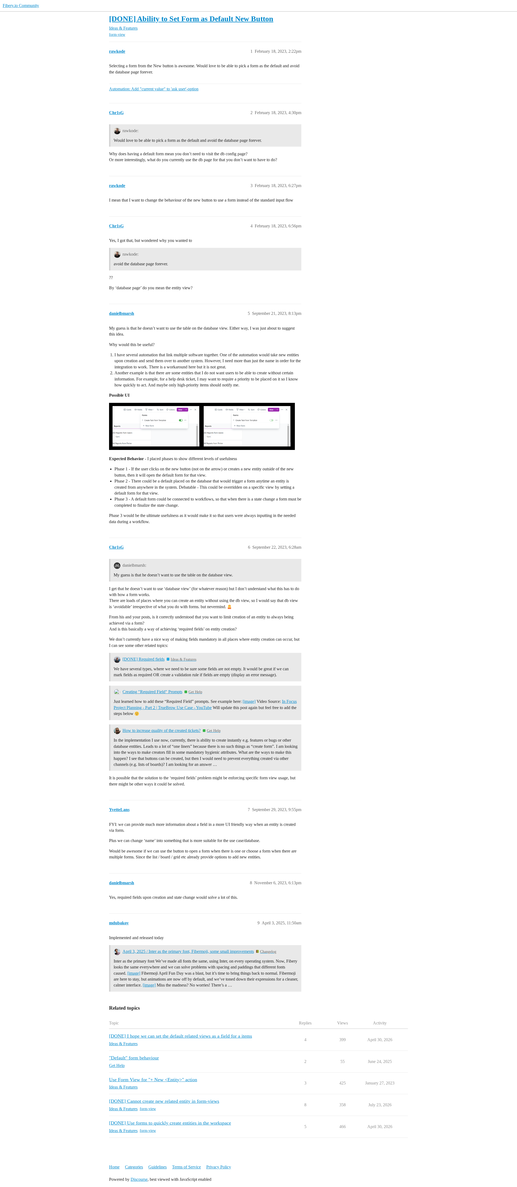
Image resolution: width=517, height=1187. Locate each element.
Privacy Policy (218, 1167)
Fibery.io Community (21, 5)
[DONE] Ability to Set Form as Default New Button (191, 19)
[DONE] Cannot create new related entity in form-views (164, 1101)
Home (114, 1167)
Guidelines (157, 1167)
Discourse (139, 1179)
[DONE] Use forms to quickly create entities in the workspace (170, 1123)
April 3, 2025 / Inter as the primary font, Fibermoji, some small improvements (188, 951)
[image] (249, 701)
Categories (134, 1167)
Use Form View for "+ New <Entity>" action (153, 1079)
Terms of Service (186, 1167)
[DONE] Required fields (144, 659)
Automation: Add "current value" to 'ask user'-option (153, 89)
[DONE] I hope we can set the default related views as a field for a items (180, 1036)
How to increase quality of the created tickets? (162, 730)
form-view (117, 35)
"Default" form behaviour (134, 1058)
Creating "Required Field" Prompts (152, 691)
